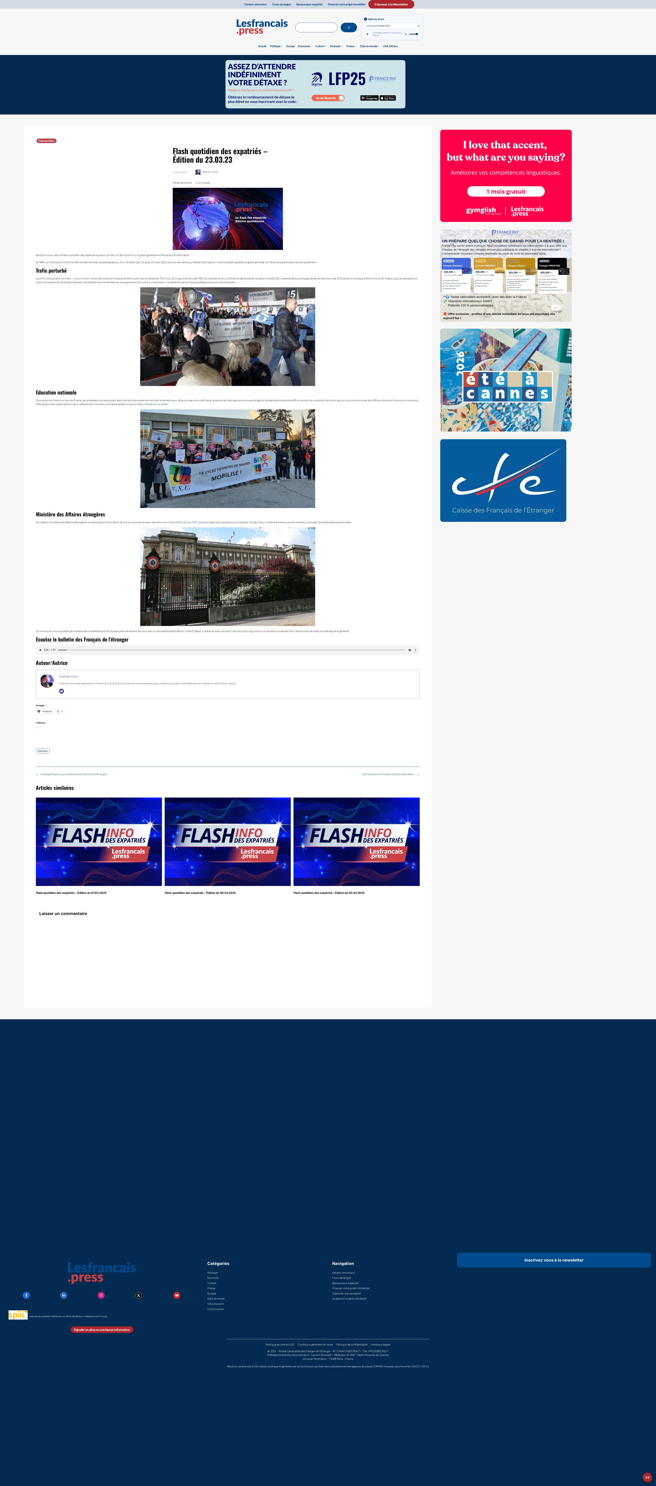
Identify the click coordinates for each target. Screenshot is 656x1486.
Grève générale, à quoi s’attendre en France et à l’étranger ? (74, 774)
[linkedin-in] (63, 1295)
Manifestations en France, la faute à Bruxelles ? (388, 774)
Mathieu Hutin (210, 171)
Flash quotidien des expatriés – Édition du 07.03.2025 (71, 893)
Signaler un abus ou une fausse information (102, 1330)
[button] (647, 1477)
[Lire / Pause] (367, 34)
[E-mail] (61, 691)
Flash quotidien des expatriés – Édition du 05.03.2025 (329, 893)
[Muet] (406, 34)
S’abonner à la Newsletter (391, 4)
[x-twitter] (138, 1295)
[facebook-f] (26, 1295)
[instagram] (101, 1295)
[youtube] (177, 1295)
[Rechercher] (349, 27)
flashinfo (43, 750)
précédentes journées (155, 404)
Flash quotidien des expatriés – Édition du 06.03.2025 (200, 893)
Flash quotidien (46, 140)
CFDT (193, 522)
